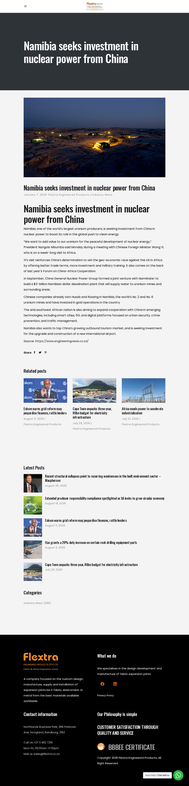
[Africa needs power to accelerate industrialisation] (143, 390)
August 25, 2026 (56, 486)
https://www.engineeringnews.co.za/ (62, 341)
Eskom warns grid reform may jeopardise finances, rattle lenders (45, 410)
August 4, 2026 (55, 547)
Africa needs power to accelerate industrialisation (142, 410)
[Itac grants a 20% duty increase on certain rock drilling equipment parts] (33, 549)
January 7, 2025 (35, 195)
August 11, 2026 (34, 419)
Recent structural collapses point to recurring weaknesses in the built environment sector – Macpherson (103, 478)
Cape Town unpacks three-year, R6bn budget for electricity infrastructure (92, 413)
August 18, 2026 (55, 503)
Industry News (102, 195)
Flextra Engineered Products (68, 195)
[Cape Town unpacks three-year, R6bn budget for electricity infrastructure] (94, 390)
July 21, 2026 (130, 419)
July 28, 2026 (81, 423)
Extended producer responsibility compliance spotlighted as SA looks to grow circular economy (104, 498)
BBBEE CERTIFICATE (131, 747)
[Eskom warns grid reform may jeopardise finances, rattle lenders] (45, 390)
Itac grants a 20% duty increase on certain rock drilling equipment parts (91, 542)
